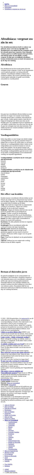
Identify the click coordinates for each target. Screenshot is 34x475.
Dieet (10, 429)
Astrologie (11, 425)
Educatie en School (10, 408)
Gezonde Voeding (13, 432)
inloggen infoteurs (10, 471)
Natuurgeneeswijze (14, 440)
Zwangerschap (12, 449)
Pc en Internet (9, 454)
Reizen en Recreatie (10, 456)
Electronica (8, 410)
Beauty (10, 427)
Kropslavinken (5, 379)
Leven (10, 435)
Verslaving (11, 446)
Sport (6, 457)
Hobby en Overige (10, 415)
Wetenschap (8, 459)
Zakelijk (7, 461)
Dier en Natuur (9, 406)
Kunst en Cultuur (10, 418)
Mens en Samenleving (11, 451)
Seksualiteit (8, 7)
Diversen (11, 430)
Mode (10, 439)
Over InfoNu (8, 464)
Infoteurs (7, 466)
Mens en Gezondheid (11, 6)
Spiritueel (11, 444)
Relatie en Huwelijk (14, 442)
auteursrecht (25, 318)
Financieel (8, 413)
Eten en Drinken (9, 412)
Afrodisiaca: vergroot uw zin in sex (15, 9)
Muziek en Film (9, 452)
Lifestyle (11, 437)
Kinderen (11, 434)
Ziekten (10, 447)
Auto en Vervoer (9, 405)
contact (7, 469)
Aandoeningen (12, 422)
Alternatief (11, 423)
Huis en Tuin (8, 417)
